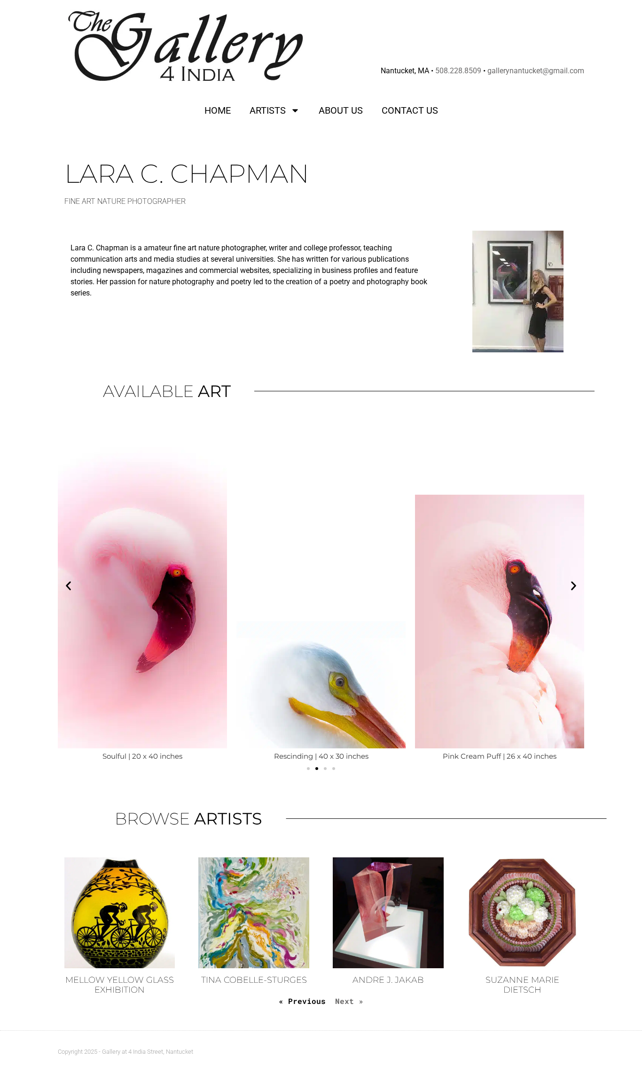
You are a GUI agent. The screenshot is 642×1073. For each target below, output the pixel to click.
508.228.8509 (458, 70)
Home (217, 110)
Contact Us (410, 110)
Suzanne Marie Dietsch (522, 985)
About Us (341, 110)
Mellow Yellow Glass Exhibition (119, 985)
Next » (349, 1001)
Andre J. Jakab (388, 980)
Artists (268, 110)
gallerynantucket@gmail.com (535, 70)
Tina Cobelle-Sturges (254, 980)
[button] (68, 586)
